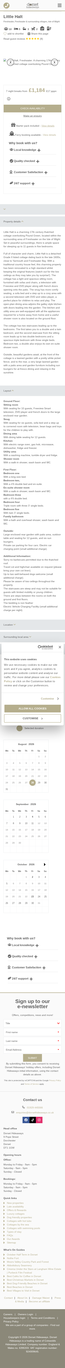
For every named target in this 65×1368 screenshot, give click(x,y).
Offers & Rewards (16, 1210)
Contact (8, 1297)
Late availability (15, 1206)
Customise (47, 698)
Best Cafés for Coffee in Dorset (24, 1276)
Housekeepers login (14, 1318)
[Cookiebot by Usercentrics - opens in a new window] (39, 647)
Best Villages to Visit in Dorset (23, 1290)
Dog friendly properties (19, 1217)
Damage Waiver (41, 1297)
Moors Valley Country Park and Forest (28, 1261)
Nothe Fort (13, 1258)
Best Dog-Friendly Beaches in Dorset (27, 1283)
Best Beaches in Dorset (20, 1287)
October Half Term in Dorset (22, 1254)
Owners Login (25, 1314)
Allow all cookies (32, 708)
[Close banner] (60, 647)
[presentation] (10, 62)
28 (32, 782)
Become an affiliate (39, 1301)
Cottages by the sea (18, 1224)
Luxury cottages (15, 1213)
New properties (15, 1203)
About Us (22, 1297)
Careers (7, 1314)
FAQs (10, 1235)
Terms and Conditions (43, 1318)
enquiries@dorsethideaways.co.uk (35, 1112)
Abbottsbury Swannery (19, 1265)
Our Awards (13, 1239)
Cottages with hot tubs (19, 1221)
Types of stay (14, 1231)
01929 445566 (6, 6)
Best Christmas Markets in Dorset (25, 1279)
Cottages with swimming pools (23, 1228)
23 (32, 896)
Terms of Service (31, 1084)
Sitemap (11, 1242)
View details (49, 134)
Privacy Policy (55, 1080)
